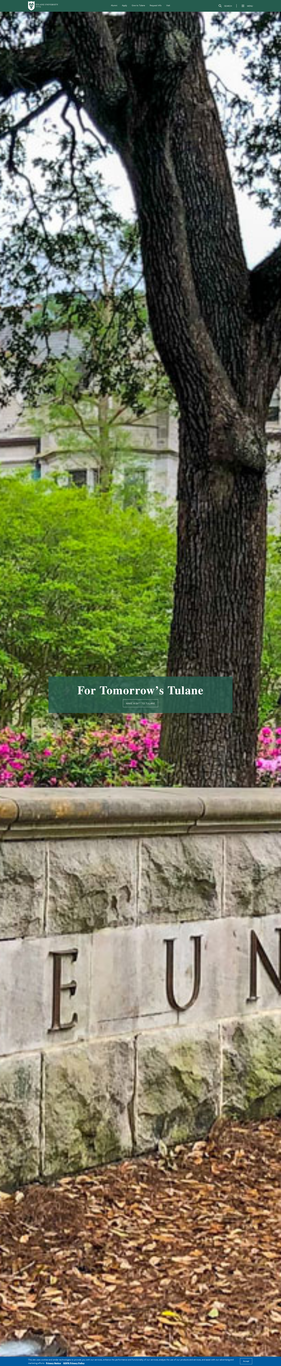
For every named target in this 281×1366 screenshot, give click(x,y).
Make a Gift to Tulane (140, 703)
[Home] (43, 6)
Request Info (156, 5)
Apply (124, 5)
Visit (168, 5)
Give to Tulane (138, 5)
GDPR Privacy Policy (73, 1363)
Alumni (114, 5)
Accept (246, 1361)
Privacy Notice (53, 1363)
